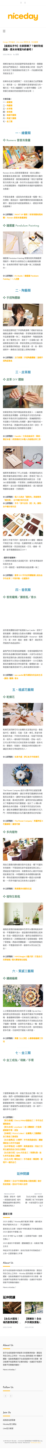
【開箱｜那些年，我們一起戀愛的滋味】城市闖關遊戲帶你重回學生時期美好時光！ (12, 1201)
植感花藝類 (11, 115)
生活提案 (34, 42)
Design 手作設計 (9, 42)
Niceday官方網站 (9, 1424)
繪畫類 (9, 102)
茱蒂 (17, 54)
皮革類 (9, 108)
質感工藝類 (11, 118)
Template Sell (36, 1442)
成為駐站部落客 (9, 1420)
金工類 (9, 121)
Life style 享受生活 (23, 42)
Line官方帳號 (8, 1428)
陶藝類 (9, 105)
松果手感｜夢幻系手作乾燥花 (27, 757)
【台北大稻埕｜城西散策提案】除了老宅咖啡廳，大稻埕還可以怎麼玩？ (34, 1201)
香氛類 (9, 112)
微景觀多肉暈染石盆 (23, 888)
